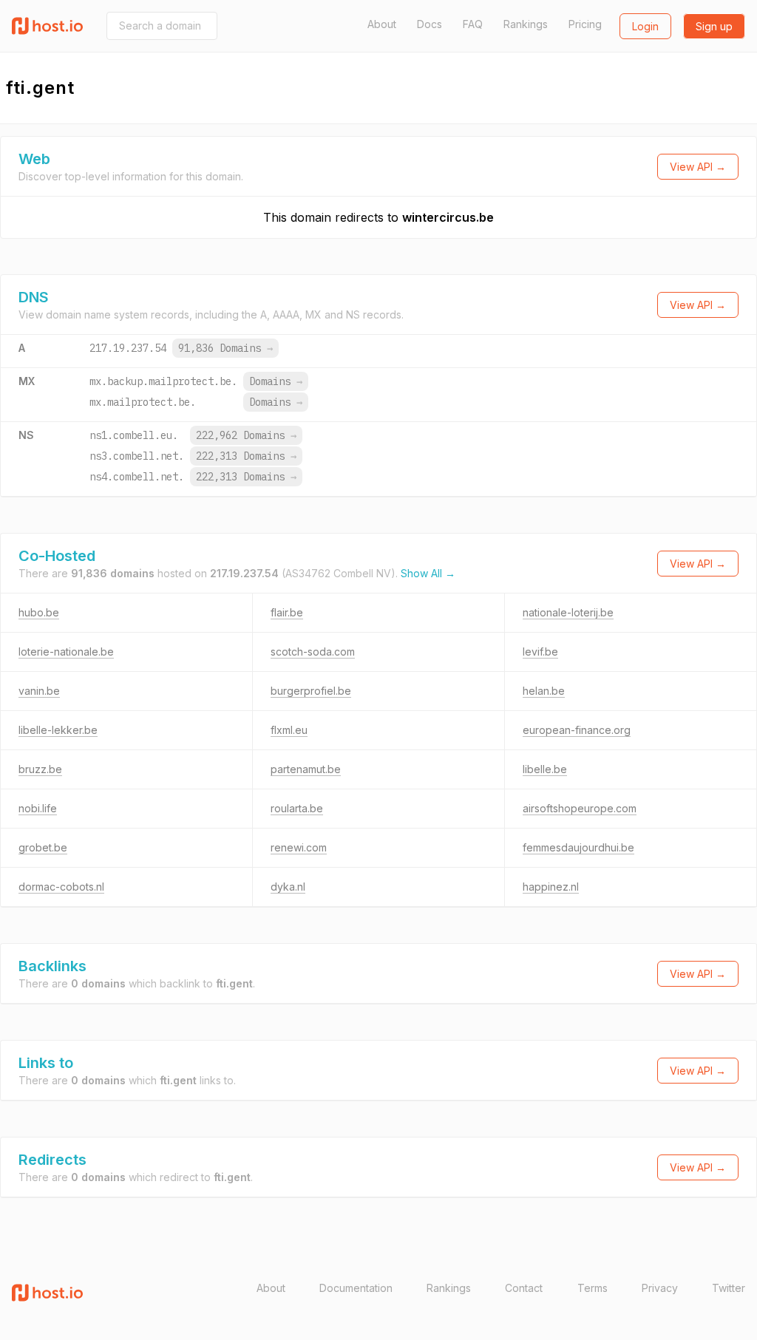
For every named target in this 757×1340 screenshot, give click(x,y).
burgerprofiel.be (311, 690)
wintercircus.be (448, 217)
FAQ (473, 24)
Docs (429, 24)
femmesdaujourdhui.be (578, 847)
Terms (592, 1288)
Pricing (585, 24)
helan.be (544, 690)
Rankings (525, 24)
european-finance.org (577, 730)
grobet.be (42, 847)
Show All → (428, 573)
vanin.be (39, 690)
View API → (698, 166)
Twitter (728, 1288)
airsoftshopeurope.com (580, 808)
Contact (524, 1288)
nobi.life (37, 808)
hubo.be (38, 612)
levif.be (540, 651)
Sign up (714, 26)
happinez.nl (551, 886)
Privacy (660, 1288)
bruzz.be (40, 769)
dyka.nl (288, 886)
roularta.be (297, 808)
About (381, 24)
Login (645, 26)
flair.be (287, 612)
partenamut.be (306, 769)
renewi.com (299, 847)
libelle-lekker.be (58, 730)
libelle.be (545, 769)
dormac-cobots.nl (61, 886)
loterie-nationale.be (66, 651)
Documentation (356, 1288)
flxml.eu (289, 730)
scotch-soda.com (313, 651)
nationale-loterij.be (568, 612)
